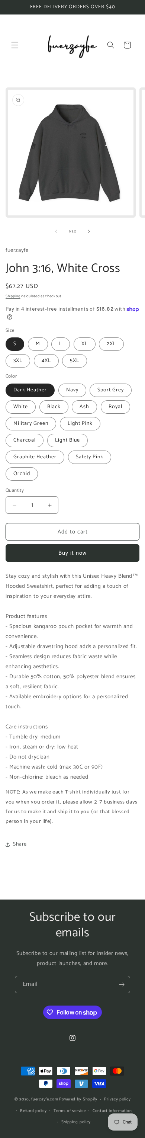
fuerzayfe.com (44, 1099)
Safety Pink (89, 457)
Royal (115, 407)
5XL (74, 360)
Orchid (21, 473)
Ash (84, 407)
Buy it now (72, 553)
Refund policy (33, 1110)
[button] (15, 45)
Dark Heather (30, 390)
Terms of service (70, 1110)
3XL (17, 360)
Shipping (13, 296)
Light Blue (67, 440)
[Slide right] (89, 231)
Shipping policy (76, 1122)
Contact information (112, 1110)
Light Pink (80, 423)
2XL (111, 344)
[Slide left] (56, 231)
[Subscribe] (121, 984)
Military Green (30, 423)
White (20, 407)
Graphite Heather (35, 457)
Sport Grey (110, 390)
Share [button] (20, 844)
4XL (46, 360)
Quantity (15, 490)
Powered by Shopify (78, 1099)
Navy (72, 390)
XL (84, 344)
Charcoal (24, 440)
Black (54, 407)
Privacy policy (117, 1099)
